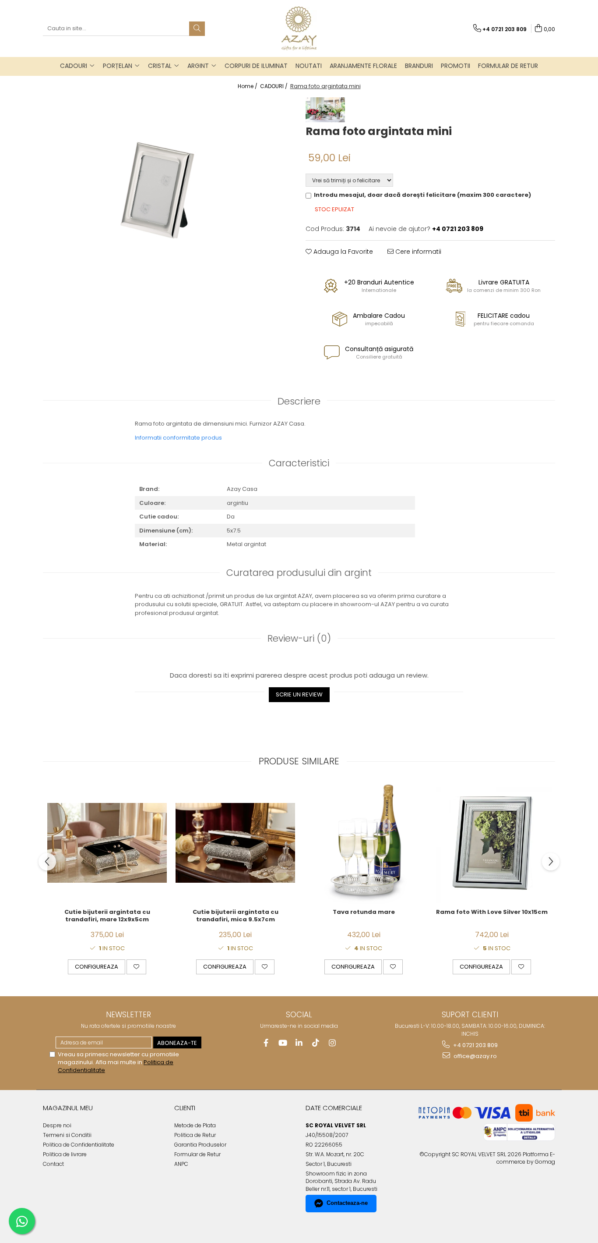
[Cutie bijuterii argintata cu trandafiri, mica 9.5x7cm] (235, 843)
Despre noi (57, 1125)
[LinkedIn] (299, 1043)
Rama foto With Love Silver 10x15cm (492, 912)
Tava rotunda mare (364, 912)
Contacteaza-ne (347, 1203)
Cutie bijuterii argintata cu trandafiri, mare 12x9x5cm (107, 916)
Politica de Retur (195, 1135)
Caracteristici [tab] (299, 463)
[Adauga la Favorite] (136, 966)
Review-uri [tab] (299, 638)
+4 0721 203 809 (475, 1045)
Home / (248, 86)
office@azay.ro (474, 1056)
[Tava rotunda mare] (363, 842)
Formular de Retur (508, 65)
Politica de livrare (65, 1154)
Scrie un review (299, 694)
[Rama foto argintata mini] (167, 180)
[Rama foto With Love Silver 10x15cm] (492, 843)
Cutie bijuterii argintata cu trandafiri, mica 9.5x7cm (235, 916)
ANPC (181, 1164)
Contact (53, 1164)
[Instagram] (332, 1043)
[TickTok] (316, 1043)
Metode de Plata (195, 1125)
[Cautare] (197, 28)
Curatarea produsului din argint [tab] (299, 572)
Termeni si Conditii (67, 1135)
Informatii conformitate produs (178, 437)
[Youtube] (282, 1043)
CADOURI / (274, 86)
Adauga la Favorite (342, 251)
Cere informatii (417, 251)
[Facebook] (266, 1043)
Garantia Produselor (200, 1144)
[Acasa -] (299, 28)
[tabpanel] (167, 180)
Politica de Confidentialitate (78, 1144)
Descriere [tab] (299, 401)
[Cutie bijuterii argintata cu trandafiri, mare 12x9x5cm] (107, 843)
